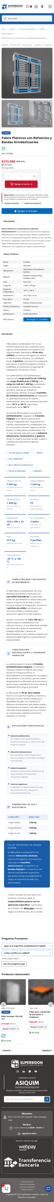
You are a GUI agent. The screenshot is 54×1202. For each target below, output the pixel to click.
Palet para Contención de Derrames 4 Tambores (11, 1014)
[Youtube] (35, 1071)
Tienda (12, 29)
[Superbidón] (12, 6)
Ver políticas (33, 199)
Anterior (7, 1050)
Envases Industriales (27, 29)
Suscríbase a (47, 1099)
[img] (4, 148)
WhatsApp (29, 908)
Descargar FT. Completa (37, 319)
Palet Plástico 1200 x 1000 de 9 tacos (39, 1013)
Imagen (5, 45)
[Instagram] (17, 1071)
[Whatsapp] (29, 1071)
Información (15, 45)
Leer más (34, 1024)
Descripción (27, 45)
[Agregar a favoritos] (3, 203)
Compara (38, 45)
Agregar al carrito (22, 184)
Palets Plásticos (8, 33)
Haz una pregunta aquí (14, 964)
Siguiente (46, 1050)
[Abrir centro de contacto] (48, 1188)
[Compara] (22, 203)
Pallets (42, 29)
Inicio (4, 29)
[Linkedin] (23, 1071)
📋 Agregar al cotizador (25, 211)
